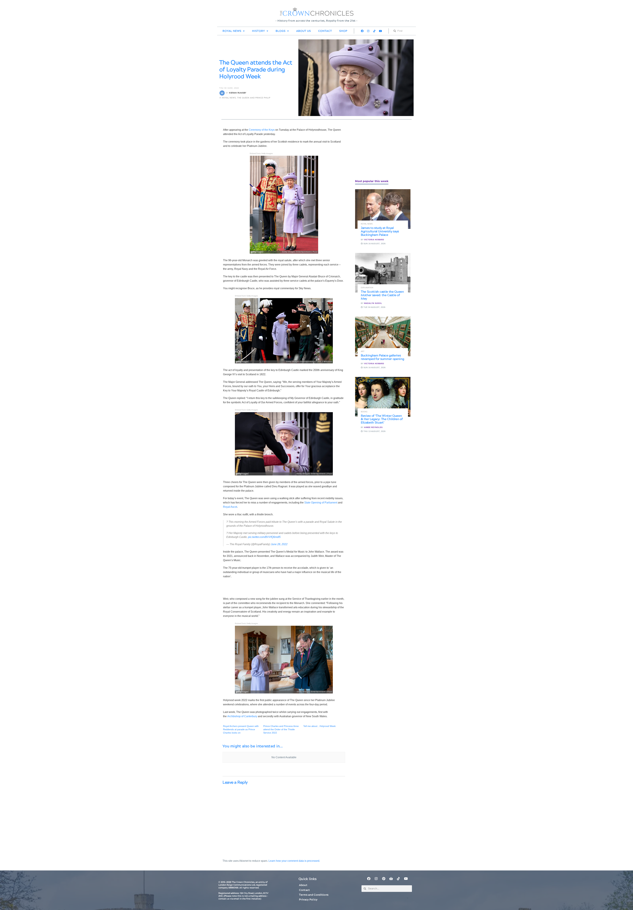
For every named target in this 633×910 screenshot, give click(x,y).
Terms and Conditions (313, 895)
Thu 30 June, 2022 (229, 88)
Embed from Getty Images (261, 153)
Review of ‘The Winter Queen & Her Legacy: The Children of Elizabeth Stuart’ (382, 419)
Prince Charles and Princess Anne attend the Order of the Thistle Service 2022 (281, 729)
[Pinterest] (383, 878)
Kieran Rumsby (237, 93)
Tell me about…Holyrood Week (319, 726)
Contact (325, 31)
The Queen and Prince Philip (253, 98)
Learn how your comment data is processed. (294, 860)
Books (364, 412)
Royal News (232, 31)
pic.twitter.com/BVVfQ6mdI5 (264, 537)
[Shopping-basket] (391, 878)
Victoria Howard (374, 240)
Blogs (281, 31)
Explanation (367, 288)
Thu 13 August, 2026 (374, 431)
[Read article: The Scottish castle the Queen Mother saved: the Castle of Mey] (382, 273)
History (258, 31)
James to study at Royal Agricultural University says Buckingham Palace (380, 231)
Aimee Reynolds (373, 427)
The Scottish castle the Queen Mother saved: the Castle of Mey (382, 295)
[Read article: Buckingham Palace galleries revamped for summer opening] (382, 336)
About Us (303, 31)
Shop (343, 31)
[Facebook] (362, 31)
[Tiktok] (374, 31)
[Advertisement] (380, 151)
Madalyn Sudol (373, 303)
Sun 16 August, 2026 (374, 244)
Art (362, 351)
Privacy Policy (308, 899)
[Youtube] (380, 31)
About (303, 885)
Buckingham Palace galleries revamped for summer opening (382, 357)
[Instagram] (368, 31)
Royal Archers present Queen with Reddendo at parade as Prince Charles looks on (241, 729)
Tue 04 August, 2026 (374, 307)
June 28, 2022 (279, 544)
